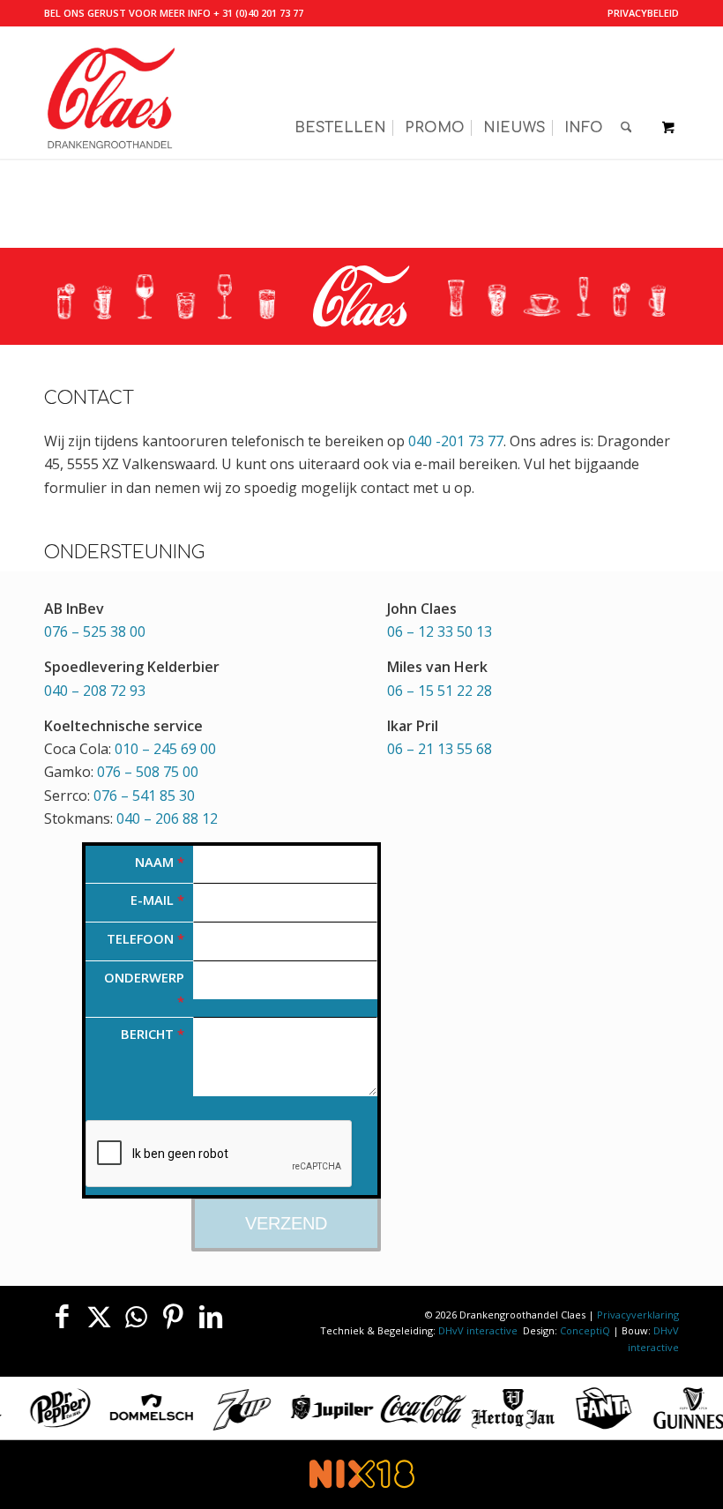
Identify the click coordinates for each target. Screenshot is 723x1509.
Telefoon (145, 938)
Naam (159, 861)
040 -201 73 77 (455, 441)
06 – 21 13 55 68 (439, 748)
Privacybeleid (643, 12)
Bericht (152, 1033)
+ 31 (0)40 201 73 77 (258, 12)
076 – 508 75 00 (147, 771)
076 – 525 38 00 (94, 631)
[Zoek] (626, 92)
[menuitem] (639, 13)
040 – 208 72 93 (94, 690)
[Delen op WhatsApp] (135, 1316)
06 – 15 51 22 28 (439, 690)
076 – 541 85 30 (144, 795)
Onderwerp (144, 988)
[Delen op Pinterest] (173, 1316)
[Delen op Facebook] (61, 1316)
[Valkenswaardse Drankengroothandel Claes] (110, 92)
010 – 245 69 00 (165, 748)
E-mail (157, 899)
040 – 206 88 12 (167, 818)
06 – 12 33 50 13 (439, 631)
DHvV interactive (479, 1330)
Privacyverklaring (638, 1314)
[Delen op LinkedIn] (210, 1316)
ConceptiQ (585, 1330)
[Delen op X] (98, 1316)
